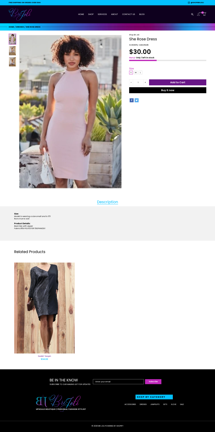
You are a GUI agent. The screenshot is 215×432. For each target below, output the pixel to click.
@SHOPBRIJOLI (197, 2)
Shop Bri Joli (134, 35)
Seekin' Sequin (44, 356)
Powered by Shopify (114, 426)
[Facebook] (132, 100)
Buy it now (167, 90)
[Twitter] (137, 100)
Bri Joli (101, 426)
